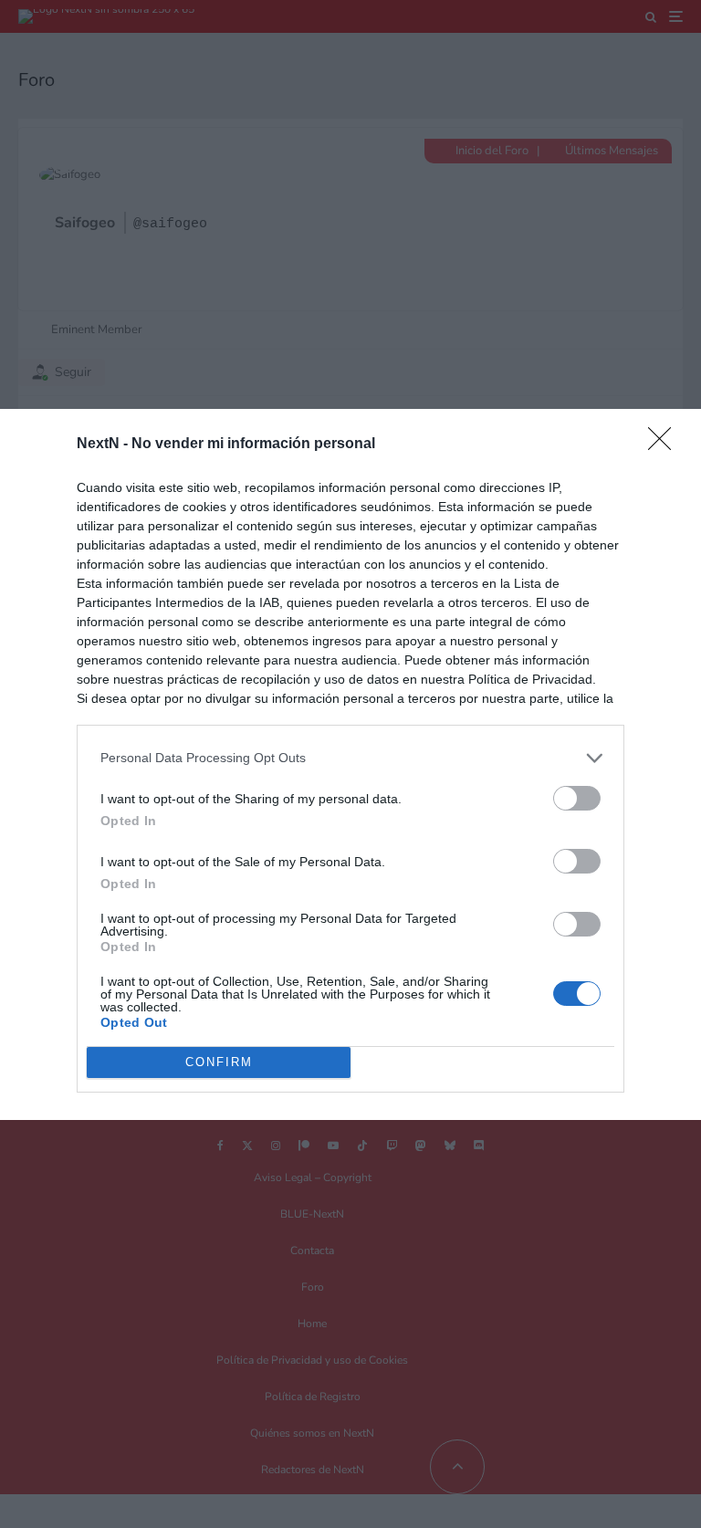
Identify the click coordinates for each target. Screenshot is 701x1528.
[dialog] (350, 764)
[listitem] (350, 758)
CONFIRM (219, 1062)
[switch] (577, 798)
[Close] (665, 444)
